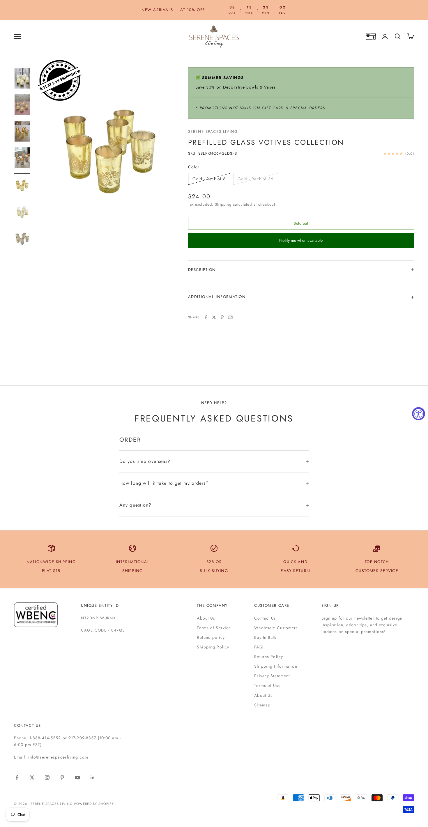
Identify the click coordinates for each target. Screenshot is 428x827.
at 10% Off (192, 10)
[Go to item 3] (22, 131)
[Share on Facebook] (206, 317)
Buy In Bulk (265, 637)
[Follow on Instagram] (47, 777)
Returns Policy (268, 657)
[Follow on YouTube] (77, 777)
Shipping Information (275, 666)
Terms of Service (214, 628)
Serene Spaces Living (213, 131)
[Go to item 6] (22, 211)
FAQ (258, 647)
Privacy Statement (272, 676)
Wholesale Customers (276, 628)
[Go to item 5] (22, 184)
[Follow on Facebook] (17, 777)
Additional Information (217, 296)
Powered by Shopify (94, 803)
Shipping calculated (233, 204)
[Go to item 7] (22, 237)
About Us (206, 618)
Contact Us (265, 618)
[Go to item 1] (22, 78)
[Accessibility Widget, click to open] (418, 413)
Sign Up (330, 605)
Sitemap (262, 705)
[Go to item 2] (22, 105)
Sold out (301, 223)
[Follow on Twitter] (32, 777)
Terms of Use (267, 685)
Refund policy (211, 637)
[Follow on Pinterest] (62, 777)
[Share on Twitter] (214, 317)
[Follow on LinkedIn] (92, 777)
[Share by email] (230, 317)
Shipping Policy (213, 647)
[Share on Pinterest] (222, 317)
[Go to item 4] (22, 158)
